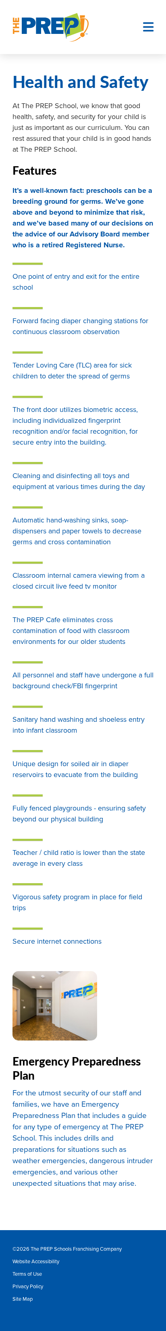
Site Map (22, 1299)
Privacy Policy (27, 1286)
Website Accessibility (35, 1261)
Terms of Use (27, 1274)
